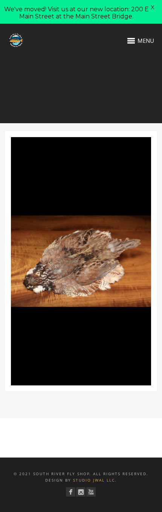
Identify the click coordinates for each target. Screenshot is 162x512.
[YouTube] (91, 492)
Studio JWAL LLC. (95, 480)
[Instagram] (81, 492)
